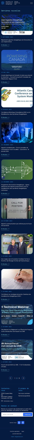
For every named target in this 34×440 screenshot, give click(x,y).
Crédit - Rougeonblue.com (17, 436)
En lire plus (4, 45)
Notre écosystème (24, 396)
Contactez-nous (8, 401)
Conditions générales (14, 431)
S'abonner (28, 414)
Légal (23, 431)
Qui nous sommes (24, 393)
